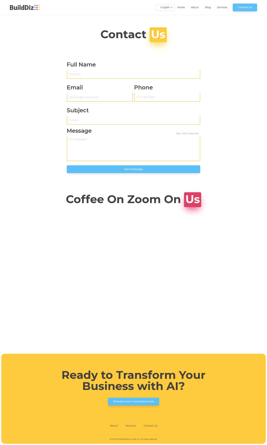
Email (75, 87)
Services (222, 7)
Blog (208, 7)
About (195, 7)
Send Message (133, 169)
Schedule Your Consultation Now (133, 401)
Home (181, 7)
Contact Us (245, 7)
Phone (143, 87)
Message (79, 131)
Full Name (81, 64)
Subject (78, 110)
